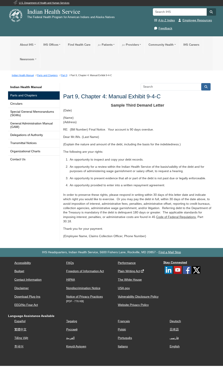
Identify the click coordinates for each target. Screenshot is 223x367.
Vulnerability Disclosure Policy (138, 296)
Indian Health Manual (26, 87)
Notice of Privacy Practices (84, 296)
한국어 (19, 346)
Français (124, 321)
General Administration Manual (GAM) (31, 125)
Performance (127, 263)
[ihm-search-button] (206, 86)
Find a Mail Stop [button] (170, 252)
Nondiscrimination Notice (83, 288)
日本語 (174, 329)
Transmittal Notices (23, 143)
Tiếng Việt (21, 338)
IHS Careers (191, 44)
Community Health (161, 44)
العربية (70, 338)
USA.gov (124, 288)
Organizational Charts (25, 151)
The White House (130, 279)
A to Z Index (166, 20)
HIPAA (70, 279)
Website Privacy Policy (133, 305)
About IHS (27, 44)
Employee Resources (197, 20)
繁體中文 (20, 329)
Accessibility (22, 263)
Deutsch (175, 321)
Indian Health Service (53, 11)
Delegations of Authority (26, 135)
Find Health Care (79, 44)
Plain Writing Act (129, 271)
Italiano (123, 346)
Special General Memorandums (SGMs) (32, 113)
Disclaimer (21, 288)
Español (19, 321)
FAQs (70, 263)
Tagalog (71, 321)
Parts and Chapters (23, 95)
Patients (105, 44)
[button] (211, 12)
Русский (72, 329)
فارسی (174, 338)
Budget (19, 271)
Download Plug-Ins (27, 296)
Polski (122, 329)
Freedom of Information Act (85, 271)
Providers (130, 44)
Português (125, 338)
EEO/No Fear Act (26, 305)
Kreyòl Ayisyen (76, 346)
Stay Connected (175, 262)
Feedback (165, 28)
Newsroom (27, 59)
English (175, 346)
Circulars (16, 103)
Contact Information (28, 279)
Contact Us (17, 159)
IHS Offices (50, 44)
